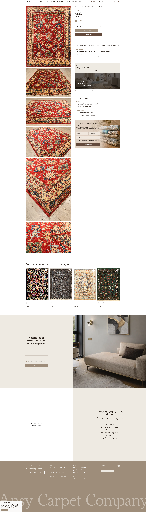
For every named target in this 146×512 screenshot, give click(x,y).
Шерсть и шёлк (53, 472)
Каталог (42, 1)
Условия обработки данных (43, 362)
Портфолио (52, 1)
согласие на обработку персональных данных (88, 140)
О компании (74, 1)
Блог (74, 470)
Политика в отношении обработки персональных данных (80, 477)
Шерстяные (87, 6)
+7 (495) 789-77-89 (102, 1)
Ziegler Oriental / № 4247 (102, 302)
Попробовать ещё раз (36, 425)
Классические (81, 6)
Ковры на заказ (60, 1)
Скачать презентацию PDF (35, 472)
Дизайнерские (53, 469)
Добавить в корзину (86, 30)
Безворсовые (62, 472)
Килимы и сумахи (62, 469)
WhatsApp (79, 137)
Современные (62, 467)
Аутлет (47, 1)
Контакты (81, 1)
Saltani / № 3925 (29, 302)
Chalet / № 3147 (53, 302)
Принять (4, 510)
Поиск (107, 470)
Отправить (36, 365)
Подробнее (12, 507)
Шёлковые (61, 470)
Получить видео (88, 144)
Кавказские (93, 6)
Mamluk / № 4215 (77, 302)
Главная (76, 6)
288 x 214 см (78, 26)
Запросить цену (88, 34)
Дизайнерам (68, 1)
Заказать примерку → (110, 67)
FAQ (74, 467)
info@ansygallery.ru (34, 469)
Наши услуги (83, 469)
